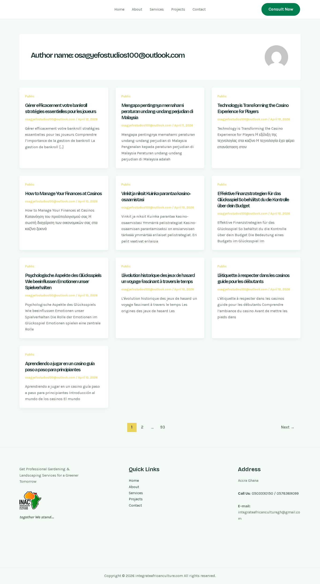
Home (119, 9)
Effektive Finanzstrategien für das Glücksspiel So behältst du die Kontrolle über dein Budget (253, 200)
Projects (178, 9)
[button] (281, 9)
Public (29, 96)
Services (157, 9)
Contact (199, 9)
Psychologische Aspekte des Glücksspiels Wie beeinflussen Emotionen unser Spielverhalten (63, 281)
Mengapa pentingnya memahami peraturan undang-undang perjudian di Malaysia (157, 111)
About (137, 9)
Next (287, 427)
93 (162, 427)
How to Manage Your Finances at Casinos (63, 193)
